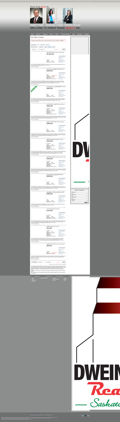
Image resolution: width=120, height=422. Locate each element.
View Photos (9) (61, 249)
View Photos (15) (61, 231)
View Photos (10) (61, 214)
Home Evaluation (56, 279)
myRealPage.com (84, 416)
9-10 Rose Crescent (55, 244)
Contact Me (79, 34)
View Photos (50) (61, 109)
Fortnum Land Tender (55, 122)
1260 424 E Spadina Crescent (55, 140)
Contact (81, 1)
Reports (54, 278)
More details (47, 65)
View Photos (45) (61, 74)
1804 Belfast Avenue (56, 157)
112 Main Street (53, 226)
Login (89, 1)
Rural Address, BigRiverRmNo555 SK (55, 69)
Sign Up (65, 279)
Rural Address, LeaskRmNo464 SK (56, 87)
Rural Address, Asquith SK (56, 104)
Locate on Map (61, 59)
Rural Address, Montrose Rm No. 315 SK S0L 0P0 (55, 193)
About (85, 1)
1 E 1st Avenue (53, 208)
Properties (45, 34)
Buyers (51, 34)
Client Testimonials (65, 34)
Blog (73, 34)
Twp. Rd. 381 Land (55, 53)
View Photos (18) (61, 197)
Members (87, 34)
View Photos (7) (61, 127)
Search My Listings (44, 278)
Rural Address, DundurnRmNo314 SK (55, 175)
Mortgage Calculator (61, 77)
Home (78, 1)
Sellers (56, 34)
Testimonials (34, 280)
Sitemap (36, 413)
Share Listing (60, 62)
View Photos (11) (61, 144)
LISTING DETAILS (61, 56)
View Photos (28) (61, 162)
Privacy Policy (32, 413)
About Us (38, 34)
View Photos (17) (61, 57)
